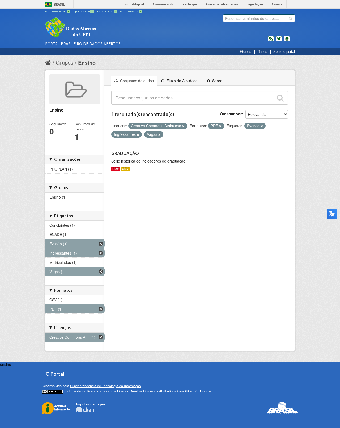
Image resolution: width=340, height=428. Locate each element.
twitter (279, 41)
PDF (115, 169)
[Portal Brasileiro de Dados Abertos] (102, 27)
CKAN (85, 410)
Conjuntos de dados (136, 80)
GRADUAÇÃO (125, 153)
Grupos (245, 52)
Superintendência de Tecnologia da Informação (105, 385)
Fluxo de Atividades (182, 80)
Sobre (216, 80)
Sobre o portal (284, 52)
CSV (125, 169)
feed (271, 41)
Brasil (59, 4)
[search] (290, 18)
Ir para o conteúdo (57, 11)
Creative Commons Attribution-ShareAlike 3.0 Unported (171, 391)
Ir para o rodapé (130, 11)
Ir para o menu (83, 11)
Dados (262, 52)
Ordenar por (231, 113)
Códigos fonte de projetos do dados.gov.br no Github (287, 41)
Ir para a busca (106, 11)
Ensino (87, 62)
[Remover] (183, 126)
